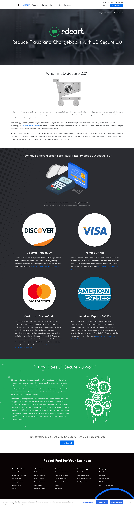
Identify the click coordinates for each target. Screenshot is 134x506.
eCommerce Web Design (62, 472)
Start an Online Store (40, 482)
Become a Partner (104, 478)
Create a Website (39, 478)
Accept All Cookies (116, 502)
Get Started (116, 5)
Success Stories (16, 478)
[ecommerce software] (20, 5)
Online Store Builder (40, 488)
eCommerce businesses (31, 125)
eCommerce (38, 485)
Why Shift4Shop (16, 472)
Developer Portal (82, 482)
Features (35, 5)
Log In (105, 5)
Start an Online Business (61, 482)
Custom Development (61, 478)
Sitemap (14, 488)
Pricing (59, 5)
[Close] (131, 502)
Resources (67, 5)
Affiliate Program (104, 482)
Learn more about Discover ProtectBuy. (45, 266)
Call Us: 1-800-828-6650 (106, 485)
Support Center (81, 472)
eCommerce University (84, 478)
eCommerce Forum (83, 475)
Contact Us (102, 475)
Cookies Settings (88, 502)
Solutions (44, 5)
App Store (57, 485)
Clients (51, 5)
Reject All (102, 502)
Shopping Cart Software (19, 475)
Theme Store (58, 488)
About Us (101, 472)
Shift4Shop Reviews (17, 482)
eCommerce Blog (17, 485)
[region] (67, 502)
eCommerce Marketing (61, 475)
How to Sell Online (39, 475)
